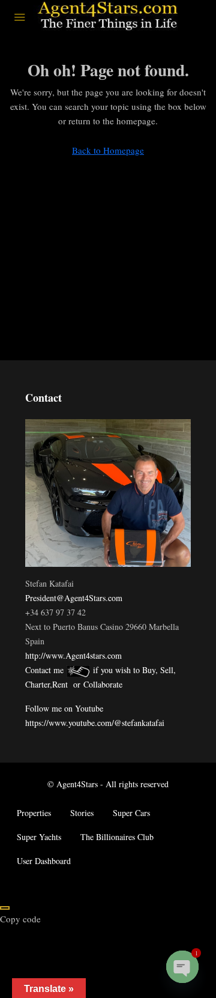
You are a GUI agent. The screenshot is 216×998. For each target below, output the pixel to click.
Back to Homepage (108, 150)
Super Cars (131, 812)
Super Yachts (39, 836)
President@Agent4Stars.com (73, 597)
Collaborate (102, 684)
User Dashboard (44, 860)
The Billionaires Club (117, 836)
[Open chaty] (182, 967)
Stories (82, 812)
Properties (34, 812)
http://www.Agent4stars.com (73, 655)
